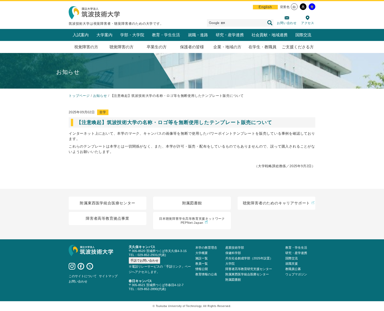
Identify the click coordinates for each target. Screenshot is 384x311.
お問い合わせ (287, 23)
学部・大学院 (132, 35)
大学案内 (104, 35)
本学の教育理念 (206, 247)
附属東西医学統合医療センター (247, 274)
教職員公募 (293, 269)
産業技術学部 (234, 247)
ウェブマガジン (296, 274)
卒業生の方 (157, 47)
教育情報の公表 (206, 274)
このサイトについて (83, 276)
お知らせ (100, 96)
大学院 (230, 263)
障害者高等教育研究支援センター (248, 269)
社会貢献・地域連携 (270, 35)
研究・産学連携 (230, 35)
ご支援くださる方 (298, 47)
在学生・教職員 (262, 47)
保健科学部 (233, 253)
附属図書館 (233, 279)
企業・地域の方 (227, 47)
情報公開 (201, 269)
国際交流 (303, 35)
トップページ (79, 96)
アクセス (307, 23)
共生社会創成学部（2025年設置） (249, 258)
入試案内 (81, 35)
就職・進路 (198, 35)
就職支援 (291, 263)
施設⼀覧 (201, 258)
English (265, 7)
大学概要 (201, 253)
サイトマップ (108, 276)
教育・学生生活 (166, 35)
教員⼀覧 (201, 263)
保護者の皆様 (192, 47)
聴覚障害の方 (122, 47)
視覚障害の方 (86, 47)
